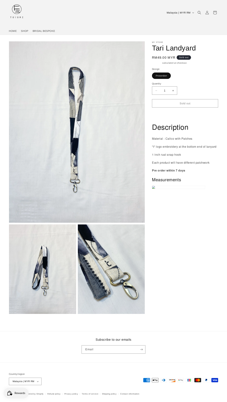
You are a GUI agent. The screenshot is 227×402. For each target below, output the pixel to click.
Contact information (129, 394)
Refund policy (54, 394)
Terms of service (90, 394)
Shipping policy (109, 394)
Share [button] (159, 205)
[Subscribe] (141, 349)
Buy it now (185, 113)
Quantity (156, 83)
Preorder (163, 76)
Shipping (157, 63)
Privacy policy (71, 394)
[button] (199, 13)
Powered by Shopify (34, 394)
